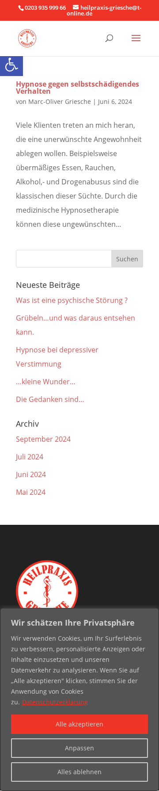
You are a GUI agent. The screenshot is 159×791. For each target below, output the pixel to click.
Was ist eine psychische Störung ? (72, 300)
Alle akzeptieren (79, 724)
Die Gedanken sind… (50, 399)
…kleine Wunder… (46, 381)
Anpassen (79, 748)
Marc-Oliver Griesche (59, 101)
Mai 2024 (30, 492)
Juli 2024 (29, 457)
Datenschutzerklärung (55, 702)
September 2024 (43, 439)
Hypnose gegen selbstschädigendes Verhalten (77, 87)
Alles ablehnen (79, 772)
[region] (79, 699)
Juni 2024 (31, 474)
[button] (11, 64)
